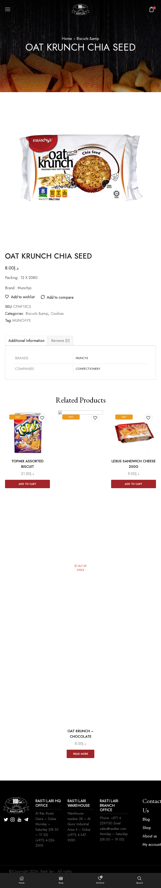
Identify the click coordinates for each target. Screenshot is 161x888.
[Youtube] (19, 819)
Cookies (57, 313)
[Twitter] (6, 819)
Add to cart (27, 484)
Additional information (26, 340)
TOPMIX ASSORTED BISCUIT (28, 464)
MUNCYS (82, 358)
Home (67, 38)
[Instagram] (12, 819)
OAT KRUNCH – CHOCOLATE (80, 733)
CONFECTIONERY (88, 368)
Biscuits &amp (88, 38)
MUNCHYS (21, 320)
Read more (80, 754)
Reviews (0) (60, 340)
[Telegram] (26, 819)
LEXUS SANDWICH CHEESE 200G (134, 464)
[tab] (26, 340)
